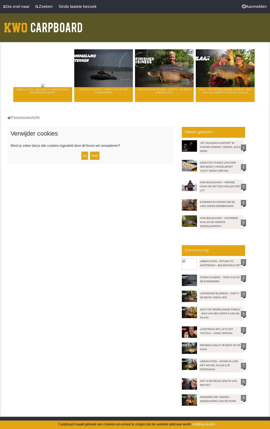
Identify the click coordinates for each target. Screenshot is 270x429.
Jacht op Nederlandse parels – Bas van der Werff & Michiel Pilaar (225, 91)
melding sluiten (203, 424)
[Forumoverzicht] (43, 25)
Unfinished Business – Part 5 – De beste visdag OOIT (164, 91)
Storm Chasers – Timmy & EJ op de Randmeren (103, 91)
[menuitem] (254, 7)
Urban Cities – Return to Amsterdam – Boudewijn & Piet (42, 91)
